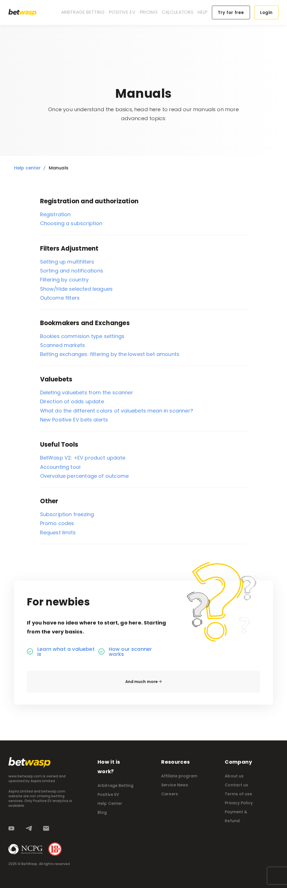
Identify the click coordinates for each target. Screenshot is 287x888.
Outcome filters (60, 297)
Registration (55, 214)
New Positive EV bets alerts (74, 419)
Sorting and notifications (71, 270)
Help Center (110, 803)
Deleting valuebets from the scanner (86, 392)
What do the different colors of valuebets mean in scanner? (116, 410)
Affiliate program (179, 776)
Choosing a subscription (71, 223)
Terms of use (238, 794)
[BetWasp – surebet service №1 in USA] (22, 12)
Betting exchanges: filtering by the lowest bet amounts (110, 354)
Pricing (149, 12)
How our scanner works (130, 652)
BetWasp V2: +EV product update (82, 457)
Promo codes (57, 523)
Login (266, 12)
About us (234, 776)
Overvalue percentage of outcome (84, 475)
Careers (169, 794)
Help (203, 12)
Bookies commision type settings (82, 336)
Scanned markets (62, 345)
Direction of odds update (72, 401)
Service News (174, 785)
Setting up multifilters (67, 261)
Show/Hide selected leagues (76, 288)
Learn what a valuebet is (66, 652)
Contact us (236, 785)
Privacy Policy (239, 803)
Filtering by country (64, 279)
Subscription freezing (67, 514)
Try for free (231, 12)
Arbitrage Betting (83, 12)
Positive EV (122, 12)
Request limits (58, 532)
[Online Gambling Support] (25, 849)
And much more (142, 681)
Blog (102, 812)
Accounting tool (60, 466)
